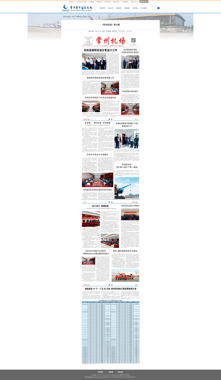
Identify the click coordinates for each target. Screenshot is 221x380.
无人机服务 (143, 8)
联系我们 (100, 372)
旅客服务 (127, 8)
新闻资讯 (119, 8)
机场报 (85, 16)
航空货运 (135, 8)
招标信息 (120, 372)
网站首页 (102, 8)
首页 (73, 16)
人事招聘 (110, 372)
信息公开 (111, 8)
